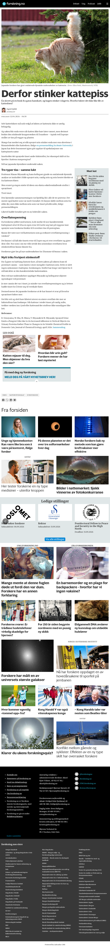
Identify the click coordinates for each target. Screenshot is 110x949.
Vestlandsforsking (85, 923)
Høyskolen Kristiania (12, 905)
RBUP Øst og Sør (84, 855)
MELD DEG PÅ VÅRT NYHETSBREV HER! (30, 377)
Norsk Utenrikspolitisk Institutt (53, 922)
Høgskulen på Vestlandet (14, 902)
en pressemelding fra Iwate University (54, 145)
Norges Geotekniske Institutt (52, 898)
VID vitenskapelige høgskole (89, 929)
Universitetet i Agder (86, 902)
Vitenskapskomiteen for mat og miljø (92, 932)
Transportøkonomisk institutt (89, 896)
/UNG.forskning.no (87, 783)
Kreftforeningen (11, 914)
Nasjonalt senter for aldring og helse (54, 875)
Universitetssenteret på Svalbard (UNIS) (92, 920)
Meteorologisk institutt (13, 922)
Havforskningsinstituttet (14, 890)
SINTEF (81, 867)
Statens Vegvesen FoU (86, 881)
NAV (6, 925)
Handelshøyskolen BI (12, 887)
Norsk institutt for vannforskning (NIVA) (56, 928)
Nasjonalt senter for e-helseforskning (55, 878)
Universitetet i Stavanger (87, 914)
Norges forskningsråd (50, 904)
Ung (83, 4)
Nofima (44, 889)
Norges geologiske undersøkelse (53, 907)
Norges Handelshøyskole (51, 901)
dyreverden (32, 395)
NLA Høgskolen (47, 849)
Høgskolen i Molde (12, 893)
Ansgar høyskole (11, 849)
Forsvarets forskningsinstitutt (15, 878)
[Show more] (36, 381)
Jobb (99, 4)
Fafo (6, 869)
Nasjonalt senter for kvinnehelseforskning (57, 881)
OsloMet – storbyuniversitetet (52, 931)
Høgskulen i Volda (11, 899)
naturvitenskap (16, 395)
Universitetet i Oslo (85, 911)
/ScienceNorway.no (87, 788)
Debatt (76, 4)
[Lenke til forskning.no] (35, 2)
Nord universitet (47, 892)
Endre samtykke (14, 836)
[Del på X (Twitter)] (7, 400)
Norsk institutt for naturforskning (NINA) (56, 925)
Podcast (91, 4)
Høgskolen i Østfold (12, 896)
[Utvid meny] (107, 3)
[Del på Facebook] (3, 400)
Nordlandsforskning (49, 895)
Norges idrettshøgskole (50, 910)
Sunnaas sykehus (85, 887)
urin (4, 395)
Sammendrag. (59, 327)
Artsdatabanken (11, 858)
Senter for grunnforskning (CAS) (90, 870)
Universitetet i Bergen (86, 905)
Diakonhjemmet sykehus (14, 861)
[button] (5, 521)
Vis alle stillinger (55, 539)
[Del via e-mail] (14, 400)
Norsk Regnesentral (49, 916)
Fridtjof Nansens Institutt (14, 884)
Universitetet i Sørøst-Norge (88, 917)
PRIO (80, 852)
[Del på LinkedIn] (10, 400)
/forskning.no (85, 779)
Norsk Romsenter (48, 919)
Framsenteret (10, 881)
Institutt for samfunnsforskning (16, 908)
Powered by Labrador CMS (55, 945)
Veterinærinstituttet (85, 926)
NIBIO (7, 928)
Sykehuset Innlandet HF (87, 890)
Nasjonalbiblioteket (49, 866)
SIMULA (82, 864)
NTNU (44, 863)
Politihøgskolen (84, 849)
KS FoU (7, 911)
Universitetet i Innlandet (87, 908)
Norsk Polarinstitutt (49, 913)
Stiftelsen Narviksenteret (87, 884)
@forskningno (85, 774)
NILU (7, 936)
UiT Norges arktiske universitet (89, 899)
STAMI (81, 878)
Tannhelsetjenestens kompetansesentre (93, 893)
